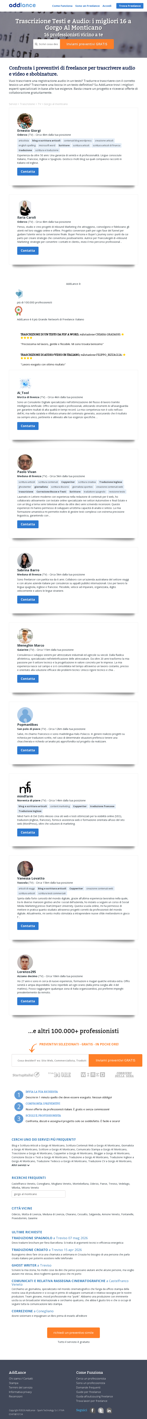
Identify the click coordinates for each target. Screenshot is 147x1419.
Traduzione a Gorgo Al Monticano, (89, 1157)
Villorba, (17, 1187)
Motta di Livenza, (32, 1214)
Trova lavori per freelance (91, 1401)
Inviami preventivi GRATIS (115, 1060)
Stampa (13, 1383)
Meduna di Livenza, (54, 1214)
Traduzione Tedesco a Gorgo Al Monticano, (62, 1161)
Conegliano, (44, 1183)
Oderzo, (95, 1183)
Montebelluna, (81, 1183)
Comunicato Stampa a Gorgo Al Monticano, (101, 1149)
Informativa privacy (20, 1392)
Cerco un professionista (91, 1378)
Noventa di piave (28, 800)
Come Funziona (62, 6)
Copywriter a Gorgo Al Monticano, (74, 1153)
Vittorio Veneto (30, 1187)
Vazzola (22, 882)
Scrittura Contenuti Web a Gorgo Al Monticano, (93, 1145)
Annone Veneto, (111, 1214)
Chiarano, (71, 1214)
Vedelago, (124, 1183)
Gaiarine (22, 649)
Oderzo (22, 134)
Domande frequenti (88, 1387)
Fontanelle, (127, 1214)
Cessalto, (83, 1214)
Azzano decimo (27, 976)
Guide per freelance (88, 1392)
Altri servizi (19, 1165)
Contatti (28, 1378)
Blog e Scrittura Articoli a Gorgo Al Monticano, (39, 1145)
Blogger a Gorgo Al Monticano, (112, 1153)
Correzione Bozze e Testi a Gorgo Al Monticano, (40, 1157)
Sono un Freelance (87, 6)
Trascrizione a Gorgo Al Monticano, (33, 1153)
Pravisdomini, (20, 1218)
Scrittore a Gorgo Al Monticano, (57, 1149)
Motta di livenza (28, 397)
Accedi (107, 6)
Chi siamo (15, 1378)
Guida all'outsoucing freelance (94, 1396)
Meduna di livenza (29, 476)
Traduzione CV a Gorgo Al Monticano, (110, 1161)
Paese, (104, 1183)
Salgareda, (95, 1214)
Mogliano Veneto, (62, 1183)
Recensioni (15, 1396)
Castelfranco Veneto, (24, 1183)
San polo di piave (28, 729)
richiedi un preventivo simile (73, 1333)
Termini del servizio (20, 1387)
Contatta (28, 171)
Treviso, (114, 1183)
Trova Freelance (130, 6)
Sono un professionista (90, 1383)
